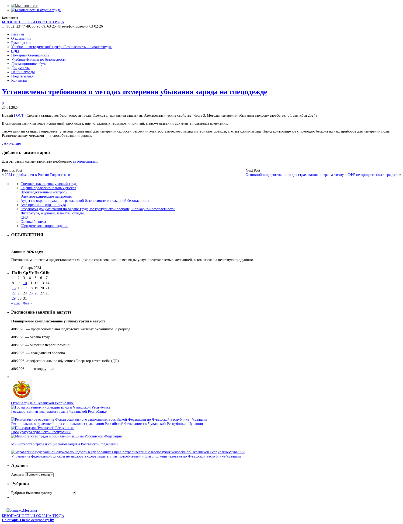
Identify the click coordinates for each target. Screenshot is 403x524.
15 (14, 288)
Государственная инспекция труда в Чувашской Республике (59, 411)
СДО (15, 51)
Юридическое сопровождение (44, 226)
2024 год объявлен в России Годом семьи (37, 175)
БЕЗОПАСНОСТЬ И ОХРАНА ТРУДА (33, 22)
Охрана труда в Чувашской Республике (42, 403)
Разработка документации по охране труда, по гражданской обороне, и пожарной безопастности (98, 209)
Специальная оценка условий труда (49, 184)
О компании (21, 38)
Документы (20, 68)
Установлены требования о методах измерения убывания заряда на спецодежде (134, 91)
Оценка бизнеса (33, 222)
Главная (17, 34)
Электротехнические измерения (46, 196)
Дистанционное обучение (31, 64)
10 (25, 283)
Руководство (21, 43)
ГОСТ (19, 115)
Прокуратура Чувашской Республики (41, 432)
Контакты (19, 80)
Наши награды (23, 72)
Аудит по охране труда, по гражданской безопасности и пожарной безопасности (85, 201)
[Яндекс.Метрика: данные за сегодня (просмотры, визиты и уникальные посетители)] (22, 510)
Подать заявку (22, 76)
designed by (28, 520)
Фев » (27, 303)
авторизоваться (85, 161)
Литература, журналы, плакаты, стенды (52, 213)
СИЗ (24, 217)
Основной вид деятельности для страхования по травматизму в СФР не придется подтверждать (322, 175)
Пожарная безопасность (30, 55)
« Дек (15, 303)
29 (14, 298)
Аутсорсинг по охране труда (43, 205)
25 (31, 293)
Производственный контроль (44, 192)
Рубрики (18, 493)
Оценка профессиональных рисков (48, 188)
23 (19, 293)
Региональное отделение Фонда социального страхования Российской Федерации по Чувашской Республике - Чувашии (107, 424)
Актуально (12, 143)
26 (36, 293)
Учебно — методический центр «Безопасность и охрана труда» (61, 47)
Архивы (17, 474)
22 (14, 293)
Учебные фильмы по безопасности (38, 59)
